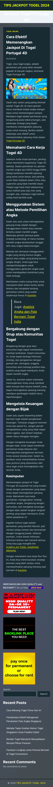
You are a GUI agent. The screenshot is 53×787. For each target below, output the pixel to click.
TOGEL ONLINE (12, 31)
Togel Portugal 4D (15, 140)
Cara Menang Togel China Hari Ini (23, 710)
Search (6, 689)
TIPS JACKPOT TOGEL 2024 (31, 783)
